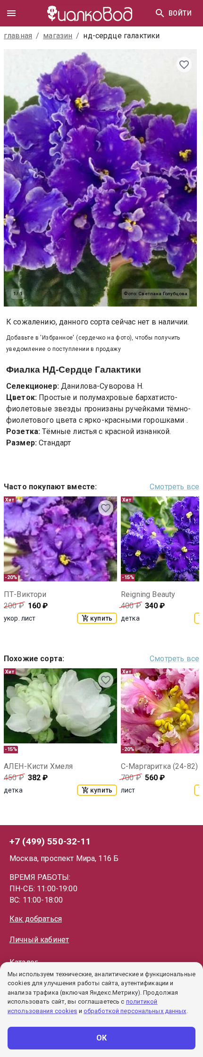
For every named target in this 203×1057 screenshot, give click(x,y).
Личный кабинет (39, 939)
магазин (57, 35)
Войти (180, 13)
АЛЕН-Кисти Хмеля (38, 766)
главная (18, 35)
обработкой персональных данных (135, 1010)
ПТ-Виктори (25, 594)
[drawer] (11, 13)
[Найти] (160, 13)
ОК (101, 1037)
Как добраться (35, 918)
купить (101, 618)
